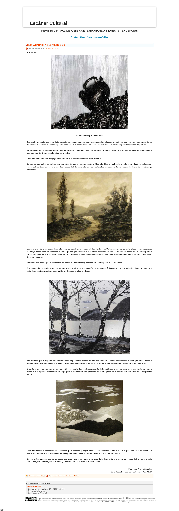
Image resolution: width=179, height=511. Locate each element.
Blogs (82, 37)
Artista (55, 476)
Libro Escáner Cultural (37, 493)
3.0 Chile (126, 498)
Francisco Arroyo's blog (97, 37)
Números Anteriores (36, 491)
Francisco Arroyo (53, 48)
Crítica (60, 476)
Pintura (76, 476)
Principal (74, 37)
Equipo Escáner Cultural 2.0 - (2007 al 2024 (46, 489)
